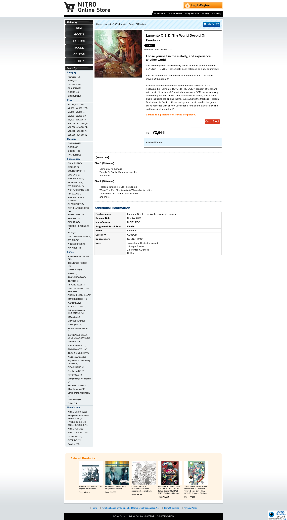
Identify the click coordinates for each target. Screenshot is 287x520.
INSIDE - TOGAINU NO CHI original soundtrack (90, 487)
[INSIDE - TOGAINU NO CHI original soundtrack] (91, 473)
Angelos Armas (75, 357)
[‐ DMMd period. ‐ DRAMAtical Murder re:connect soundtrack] (144, 473)
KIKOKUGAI (73, 375)
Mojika (71, 273)
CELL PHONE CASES (78, 236)
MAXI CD (72, 167)
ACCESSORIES (75, 244)
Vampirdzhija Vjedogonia (79, 379)
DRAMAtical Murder (77, 295)
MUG (70, 233)
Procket (71, 444)
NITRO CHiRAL (75, 433)
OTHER (71, 240)
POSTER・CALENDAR (79, 226)
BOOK (71, 147)
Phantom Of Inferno (77, 385)
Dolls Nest (73, 399)
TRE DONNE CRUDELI (78, 328)
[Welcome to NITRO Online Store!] (87, 4)
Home (99, 24)
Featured (72, 77)
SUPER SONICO (75, 299)
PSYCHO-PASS (75, 285)
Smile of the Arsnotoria (79, 393)
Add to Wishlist (154, 142)
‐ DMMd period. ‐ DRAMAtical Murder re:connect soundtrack (141, 488)
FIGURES (72, 222)
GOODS (71, 84)
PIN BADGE (73, 194)
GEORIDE (72, 440)
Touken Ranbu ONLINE (78, 256)
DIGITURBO (73, 436)
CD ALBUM (73, 163)
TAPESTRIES (74, 214)
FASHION (72, 88)
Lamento (72, 342)
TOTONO (72, 281)
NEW (70, 81)
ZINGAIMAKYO (76, 349)
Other (70, 403)
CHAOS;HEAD (75, 321)
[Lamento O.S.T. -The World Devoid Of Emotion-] (118, 32)
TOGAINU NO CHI (76, 353)
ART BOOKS (74, 178)
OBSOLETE (73, 269)
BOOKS (71, 92)
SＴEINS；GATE (75, 307)
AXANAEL (73, 303)
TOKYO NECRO (75, 277)
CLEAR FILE (74, 204)
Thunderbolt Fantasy (77, 263)
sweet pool (73, 325)
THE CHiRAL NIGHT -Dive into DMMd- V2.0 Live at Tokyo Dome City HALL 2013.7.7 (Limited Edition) (195, 489)
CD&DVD (72, 96)
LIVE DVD (72, 175)
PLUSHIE (72, 218)
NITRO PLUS (74, 429)
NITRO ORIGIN (75, 412)
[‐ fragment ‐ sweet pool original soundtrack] (117, 473)
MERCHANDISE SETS (78, 208)
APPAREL (72, 248)
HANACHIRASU (75, 345)
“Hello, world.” (74, 371)
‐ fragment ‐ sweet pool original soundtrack (115, 487)
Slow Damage (74, 389)
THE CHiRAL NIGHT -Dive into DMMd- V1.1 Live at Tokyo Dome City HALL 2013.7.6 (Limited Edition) (169, 489)
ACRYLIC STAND (76, 190)
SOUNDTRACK (75, 171)
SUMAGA (72, 317)
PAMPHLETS (74, 182)
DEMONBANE (74, 367)
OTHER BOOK (74, 186)
